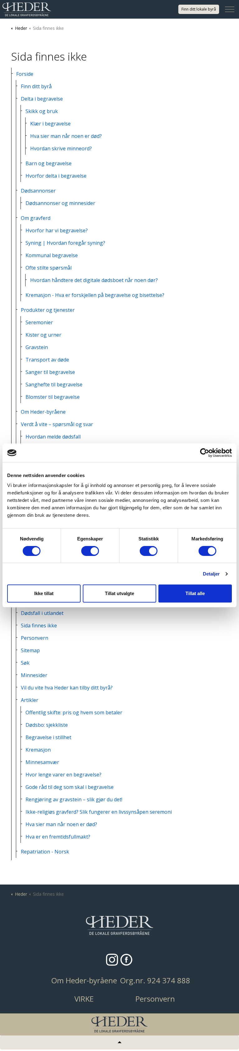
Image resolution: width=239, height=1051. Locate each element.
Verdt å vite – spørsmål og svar (57, 424)
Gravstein (37, 347)
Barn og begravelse (49, 163)
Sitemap (30, 650)
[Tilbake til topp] (119, 1042)
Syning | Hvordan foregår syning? (65, 242)
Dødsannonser (38, 190)
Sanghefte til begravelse (54, 384)
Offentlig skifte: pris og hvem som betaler (74, 712)
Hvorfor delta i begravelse (56, 175)
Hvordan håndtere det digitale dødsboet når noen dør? (94, 280)
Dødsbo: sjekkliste (47, 724)
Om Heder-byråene (43, 411)
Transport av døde (47, 359)
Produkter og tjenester (48, 310)
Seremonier (39, 322)
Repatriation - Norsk (45, 851)
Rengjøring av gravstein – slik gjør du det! (74, 799)
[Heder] (26, 9)
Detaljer (211, 573)
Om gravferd (35, 218)
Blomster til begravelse (53, 397)
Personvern (34, 638)
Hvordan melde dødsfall (53, 436)
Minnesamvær (42, 762)
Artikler (29, 700)
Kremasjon (38, 749)
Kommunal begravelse (52, 255)
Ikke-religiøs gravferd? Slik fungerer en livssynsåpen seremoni (99, 811)
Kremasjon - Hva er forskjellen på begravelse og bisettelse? (95, 295)
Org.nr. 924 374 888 (155, 980)
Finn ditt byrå (36, 86)
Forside (24, 74)
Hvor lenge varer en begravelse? (63, 774)
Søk (25, 662)
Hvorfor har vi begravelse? (57, 230)
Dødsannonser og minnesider (60, 203)
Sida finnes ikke (39, 625)
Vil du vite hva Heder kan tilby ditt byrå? (67, 687)
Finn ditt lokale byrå (198, 9)
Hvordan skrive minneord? (61, 148)
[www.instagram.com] (112, 959)
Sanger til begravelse (50, 372)
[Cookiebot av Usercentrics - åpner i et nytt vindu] (204, 452)
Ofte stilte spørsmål (49, 267)
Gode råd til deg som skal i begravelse (70, 787)
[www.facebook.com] (126, 959)
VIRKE (84, 999)
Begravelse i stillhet (48, 737)
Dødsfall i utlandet (42, 613)
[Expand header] (229, 9)
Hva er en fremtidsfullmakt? (58, 836)
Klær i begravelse (50, 123)
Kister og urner (43, 334)
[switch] (90, 551)
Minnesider (34, 675)
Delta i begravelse (42, 98)
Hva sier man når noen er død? (66, 136)
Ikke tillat (44, 593)
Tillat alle (195, 593)
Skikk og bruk (42, 111)
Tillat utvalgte (119, 593)
